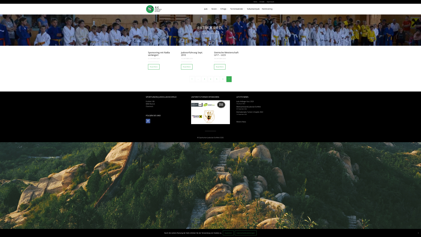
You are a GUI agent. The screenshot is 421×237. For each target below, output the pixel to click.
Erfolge (223, 9)
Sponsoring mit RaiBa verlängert (159, 54)
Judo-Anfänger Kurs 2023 (245, 101)
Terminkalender (236, 9)
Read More (154, 67)
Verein (214, 9)
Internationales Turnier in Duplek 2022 (249, 112)
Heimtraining (267, 9)
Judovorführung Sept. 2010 (192, 54)
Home (204, 33)
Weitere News (241, 122)
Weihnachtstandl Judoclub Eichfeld (248, 107)
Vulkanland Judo (253, 9)
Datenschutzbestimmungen (246, 233)
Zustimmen (228, 233)
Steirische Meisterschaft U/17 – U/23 (226, 54)
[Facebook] (148, 121)
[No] (418, 233)
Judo (206, 9)
